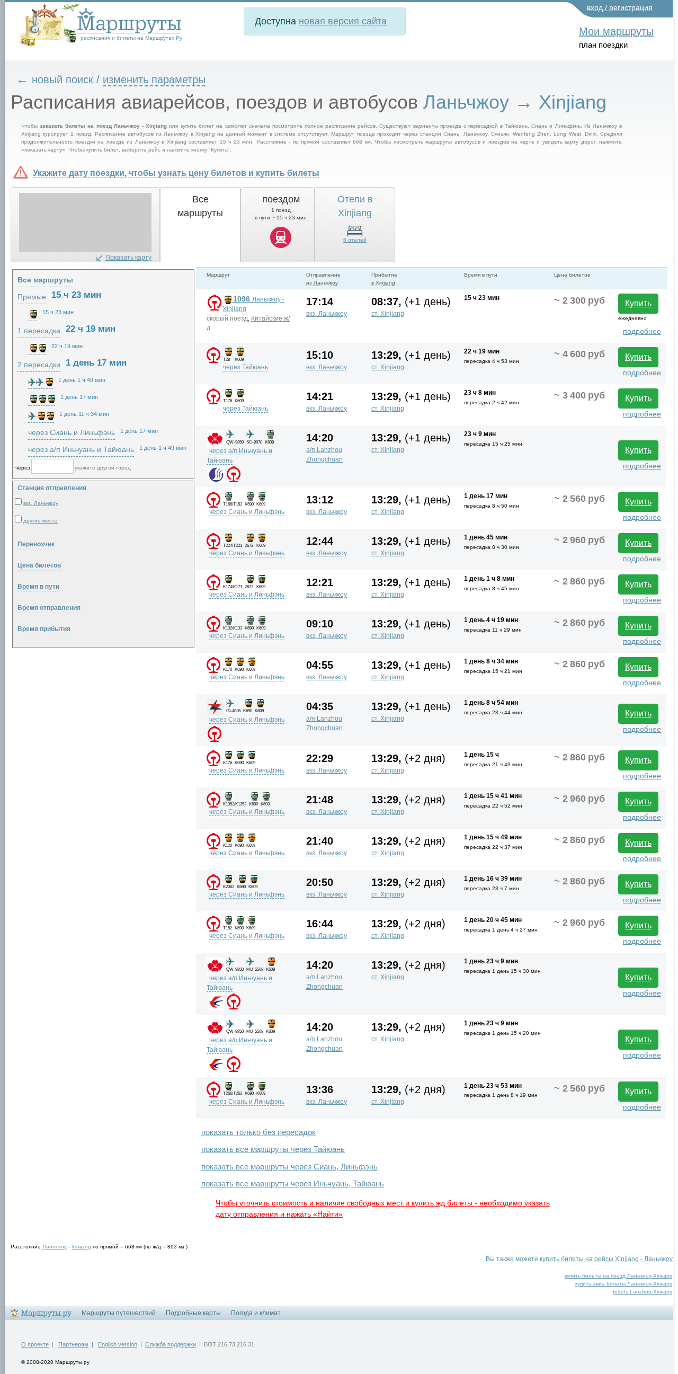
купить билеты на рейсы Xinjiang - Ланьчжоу (606, 1259)
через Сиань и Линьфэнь (246, 512)
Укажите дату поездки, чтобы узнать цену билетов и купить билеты (176, 173)
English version (117, 1344)
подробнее (642, 331)
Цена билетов (39, 565)
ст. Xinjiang (387, 313)
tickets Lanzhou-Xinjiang (643, 1292)
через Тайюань (245, 367)
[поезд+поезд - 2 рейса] (37, 348)
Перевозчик (36, 544)
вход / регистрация (620, 7)
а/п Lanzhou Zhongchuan (324, 454)
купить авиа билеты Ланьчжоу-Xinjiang (624, 1284)
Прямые (31, 296)
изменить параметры (154, 79)
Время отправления (49, 607)
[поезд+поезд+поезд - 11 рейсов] (41, 399)
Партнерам (73, 1344)
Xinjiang (81, 1246)
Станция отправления (51, 488)
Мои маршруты (616, 31)
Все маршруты (45, 280)
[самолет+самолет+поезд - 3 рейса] (40, 382)
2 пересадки (38, 364)
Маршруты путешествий (119, 1313)
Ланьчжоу (54, 1246)
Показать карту (128, 257)
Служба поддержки (170, 1344)
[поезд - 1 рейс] (32, 314)
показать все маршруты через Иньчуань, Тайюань (292, 1183)
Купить (638, 303)
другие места (40, 521)
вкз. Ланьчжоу (326, 313)
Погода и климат (256, 1313)
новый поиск (62, 79)
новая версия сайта (343, 21)
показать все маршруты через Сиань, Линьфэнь (289, 1166)
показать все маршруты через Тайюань (273, 1149)
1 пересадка (38, 330)
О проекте (35, 1344)
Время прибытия (43, 629)
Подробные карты (193, 1313)
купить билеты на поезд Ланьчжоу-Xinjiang (619, 1276)
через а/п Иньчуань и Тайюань (81, 449)
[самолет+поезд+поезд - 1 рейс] (41, 416)
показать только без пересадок (258, 1132)
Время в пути (38, 586)
